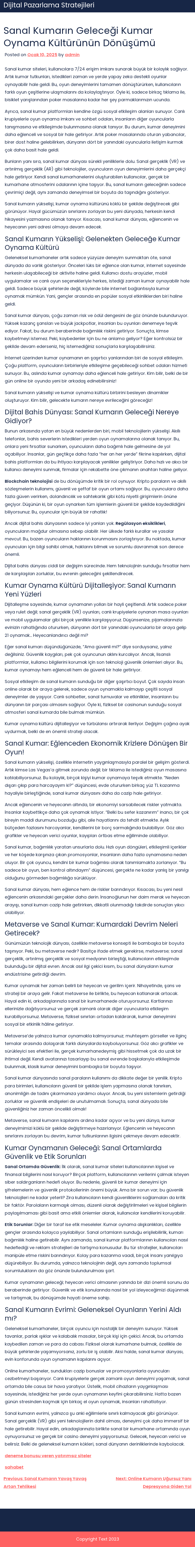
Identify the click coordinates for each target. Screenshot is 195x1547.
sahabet (14, 1467)
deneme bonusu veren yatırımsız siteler (48, 1456)
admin (72, 55)
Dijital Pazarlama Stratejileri (49, 5)
